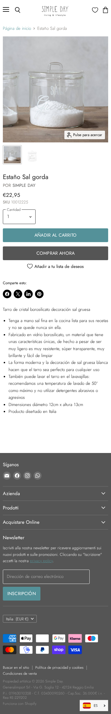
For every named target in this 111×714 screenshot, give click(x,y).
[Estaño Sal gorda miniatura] (12, 155)
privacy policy (41, 561)
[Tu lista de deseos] (95, 10)
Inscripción (21, 593)
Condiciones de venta (20, 673)
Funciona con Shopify (19, 703)
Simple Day (24, 185)
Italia (17, 619)
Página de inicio (17, 28)
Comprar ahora (55, 253)
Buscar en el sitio (16, 667)
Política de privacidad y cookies (59, 667)
